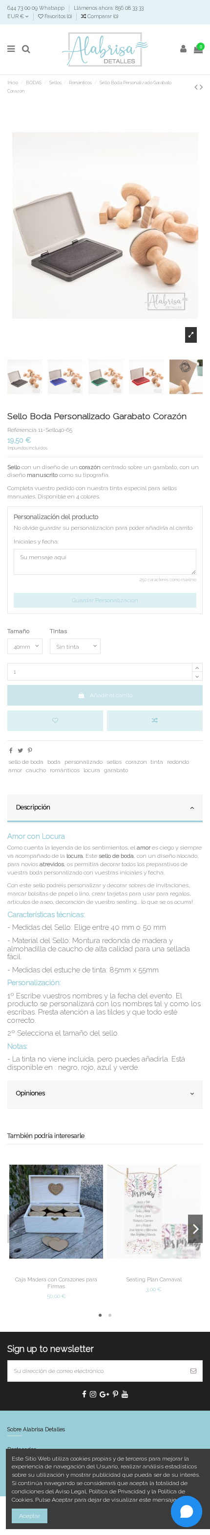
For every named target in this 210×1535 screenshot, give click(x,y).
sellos (114, 761)
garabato (116, 770)
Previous (14, 1228)
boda (54, 761)
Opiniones (30, 1093)
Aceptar (29, 1515)
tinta (156, 761)
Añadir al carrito (111, 695)
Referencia (22, 429)
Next (195, 1228)
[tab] (105, 809)
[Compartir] (11, 750)
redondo (178, 761)
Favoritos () (58, 16)
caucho (36, 770)
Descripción (33, 807)
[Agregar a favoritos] (55, 720)
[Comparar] (56, 1269)
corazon (136, 761)
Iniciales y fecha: (36, 541)
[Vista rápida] (68, 1269)
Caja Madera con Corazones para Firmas (56, 1282)
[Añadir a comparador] (155, 720)
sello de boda (25, 761)
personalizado (83, 761)
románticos (65, 770)
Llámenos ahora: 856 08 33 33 (109, 8)
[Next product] (201, 87)
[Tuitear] (20, 750)
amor (15, 770)
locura (92, 770)
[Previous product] (197, 87)
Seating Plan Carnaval (154, 1279)
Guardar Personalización (105, 600)
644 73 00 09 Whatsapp (36, 8)
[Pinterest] (30, 750)
